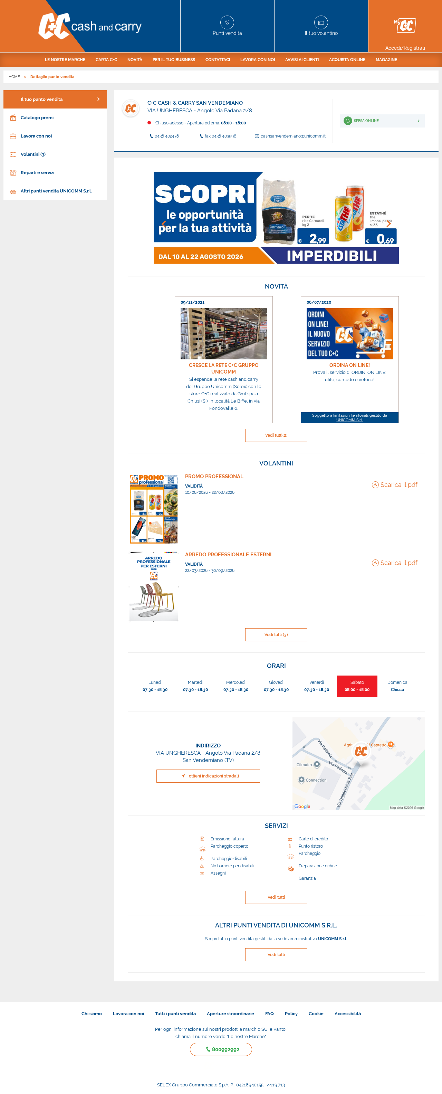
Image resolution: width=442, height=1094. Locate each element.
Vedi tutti (276, 435)
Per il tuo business (174, 59)
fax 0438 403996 (220, 136)
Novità (134, 59)
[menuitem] (65, 60)
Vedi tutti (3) (276, 634)
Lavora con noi (257, 59)
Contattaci (217, 59)
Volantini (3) (33, 154)
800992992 (225, 1049)
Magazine (386, 59)
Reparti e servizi (37, 172)
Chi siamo (91, 1013)
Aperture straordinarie (230, 1013)
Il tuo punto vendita (42, 99)
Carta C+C (106, 59)
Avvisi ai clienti (302, 59)
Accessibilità (348, 1013)
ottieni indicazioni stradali (214, 776)
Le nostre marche (65, 59)
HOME (14, 77)
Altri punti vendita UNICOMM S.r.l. (56, 191)
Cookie (316, 1013)
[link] (224, 359)
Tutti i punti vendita (175, 1013)
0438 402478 (167, 136)
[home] (90, 26)
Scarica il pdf (399, 484)
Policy (291, 1013)
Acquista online (347, 59)
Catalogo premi (37, 117)
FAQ (269, 1013)
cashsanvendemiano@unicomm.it (293, 136)
